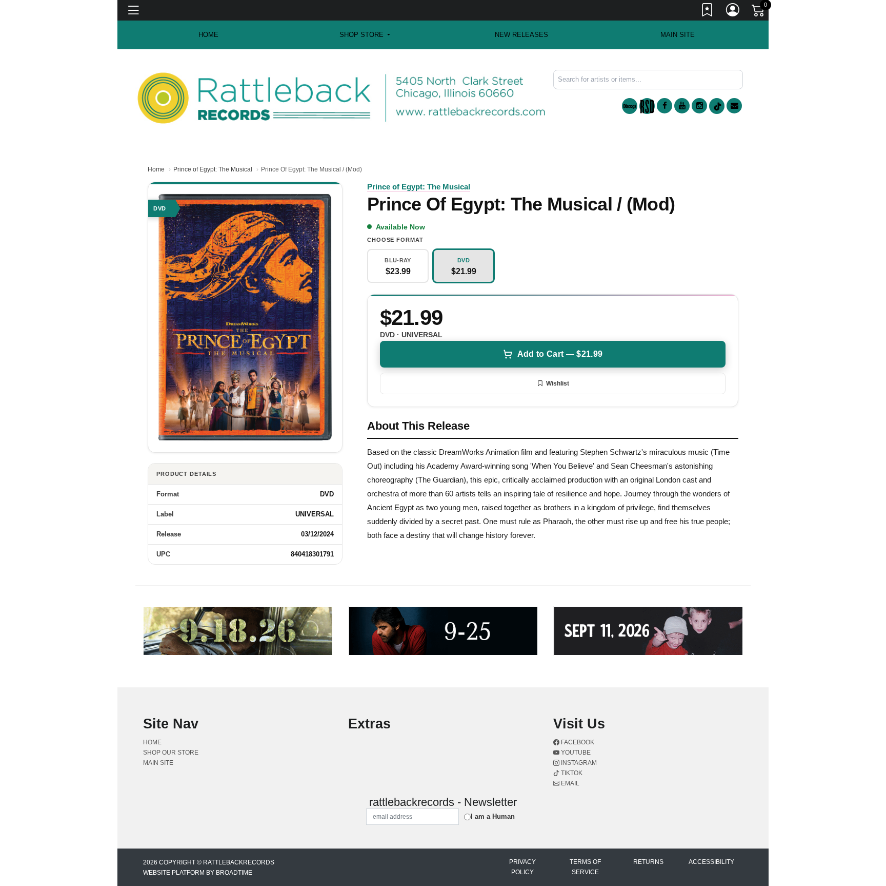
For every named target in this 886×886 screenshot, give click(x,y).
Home (156, 169)
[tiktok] (717, 106)
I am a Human (493, 816)
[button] (364, 35)
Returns (648, 861)
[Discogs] (629, 106)
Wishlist (557, 383)
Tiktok (570, 773)
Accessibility (711, 861)
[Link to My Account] (733, 12)
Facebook (576, 742)
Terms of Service (585, 867)
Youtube (575, 752)
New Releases (521, 34)
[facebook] (664, 105)
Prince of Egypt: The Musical (212, 169)
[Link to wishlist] (707, 12)
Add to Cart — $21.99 (559, 354)
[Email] (734, 105)
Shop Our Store (170, 752)
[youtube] (682, 105)
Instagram (578, 762)
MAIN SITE (677, 34)
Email (569, 783)
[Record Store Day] (647, 106)
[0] (759, 12)
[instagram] (699, 105)
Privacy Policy (522, 867)
